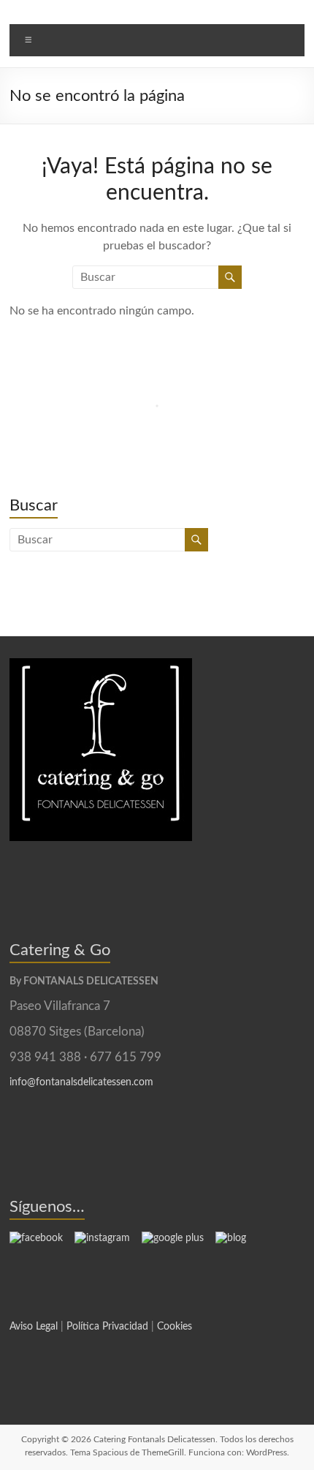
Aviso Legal (33, 1327)
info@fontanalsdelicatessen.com (81, 1082)
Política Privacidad (107, 1327)
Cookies (174, 1327)
